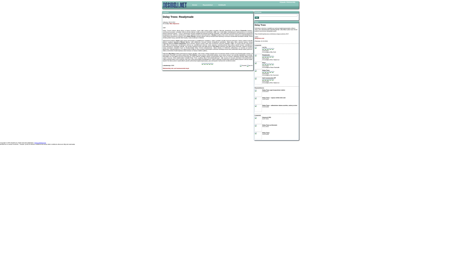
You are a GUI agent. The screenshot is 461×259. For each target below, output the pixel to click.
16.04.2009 (266, 133)
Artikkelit (222, 5)
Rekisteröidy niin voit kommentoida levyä (176, 68)
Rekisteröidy (291, 2)
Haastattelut (208, 5)
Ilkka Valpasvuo (174, 23)
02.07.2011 (266, 118)
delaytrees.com (259, 38)
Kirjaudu (282, 2)
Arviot (194, 5)
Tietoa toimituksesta (40, 143)
